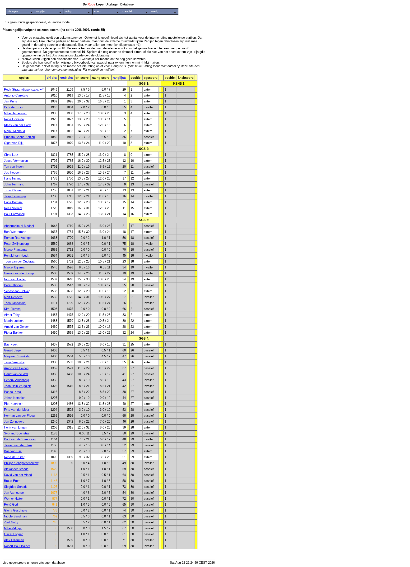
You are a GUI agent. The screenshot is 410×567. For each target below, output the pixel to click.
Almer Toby (12, 315)
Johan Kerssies (14, 398)
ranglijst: (119, 77)
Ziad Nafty (11, 522)
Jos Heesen (12, 172)
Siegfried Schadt (15, 487)
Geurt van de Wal (16, 374)
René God (11, 504)
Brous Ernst (12, 481)
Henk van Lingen (15, 427)
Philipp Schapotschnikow (21, 463)
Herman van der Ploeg (19, 415)
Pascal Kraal (13, 392)
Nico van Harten (15, 279)
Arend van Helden (16, 368)
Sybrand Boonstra (16, 433)
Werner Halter (13, 498)
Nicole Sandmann (16, 516)
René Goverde (14, 119)
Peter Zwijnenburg (16, 243)
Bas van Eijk (13, 451)
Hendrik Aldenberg (16, 380)
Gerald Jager (13, 350)
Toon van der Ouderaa (19, 261)
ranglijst (40, 11)
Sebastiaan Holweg (17, 291)
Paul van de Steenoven (20, 439)
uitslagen (13, 11)
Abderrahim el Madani (19, 226)
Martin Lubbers (14, 321)
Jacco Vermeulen (16, 160)
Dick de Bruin (13, 107)
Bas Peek (11, 344)
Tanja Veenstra (14, 362)
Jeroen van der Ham (18, 445)
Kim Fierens (12, 309)
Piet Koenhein (13, 404)
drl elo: (52, 77)
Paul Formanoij (14, 214)
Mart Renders (13, 297)
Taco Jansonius (15, 303)
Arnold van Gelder (16, 326)
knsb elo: (66, 77)
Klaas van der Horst (17, 125)
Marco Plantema (15, 249)
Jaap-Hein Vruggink (17, 386)
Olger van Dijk (13, 143)
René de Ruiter (14, 457)
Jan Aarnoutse (14, 492)
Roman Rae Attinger (18, 238)
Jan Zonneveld (14, 421)
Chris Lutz (11, 155)
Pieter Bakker (13, 332)
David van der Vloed (18, 475)
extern (97, 11)
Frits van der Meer (16, 409)
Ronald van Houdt (16, 255)
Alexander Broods (16, 469)
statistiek (127, 11)
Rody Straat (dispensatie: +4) (24, 89)
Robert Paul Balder (17, 546)
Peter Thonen (13, 285)
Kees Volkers (13, 208)
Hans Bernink (13, 202)
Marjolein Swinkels (17, 356)
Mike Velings (13, 528)
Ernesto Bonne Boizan (19, 137)
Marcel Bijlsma (14, 267)
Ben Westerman (15, 232)
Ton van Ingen (13, 166)
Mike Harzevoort (15, 113)
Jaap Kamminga (15, 196)
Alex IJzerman (14, 540)
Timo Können (13, 190)
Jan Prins (10, 101)
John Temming (14, 184)
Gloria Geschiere (15, 510)
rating (68, 11)
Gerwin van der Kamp (19, 273)
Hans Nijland (12, 178)
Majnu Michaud (14, 131)
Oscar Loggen (13, 534)
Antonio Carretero (16, 95)
